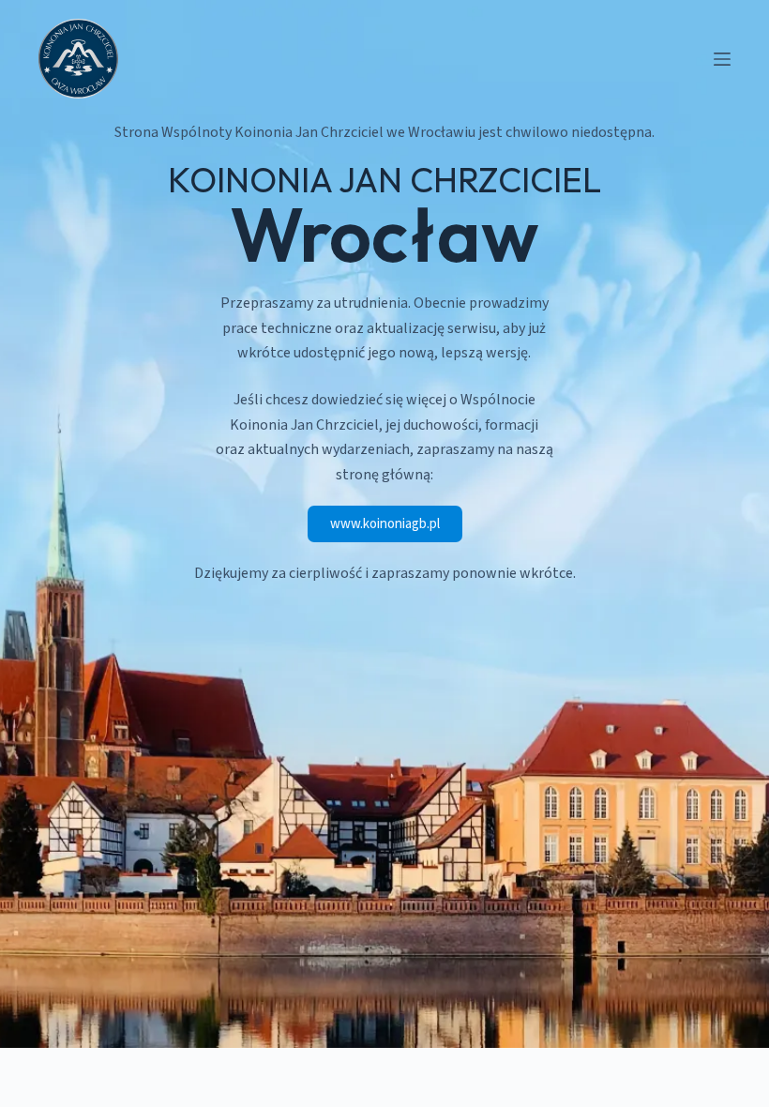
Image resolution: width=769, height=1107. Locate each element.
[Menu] (722, 59)
